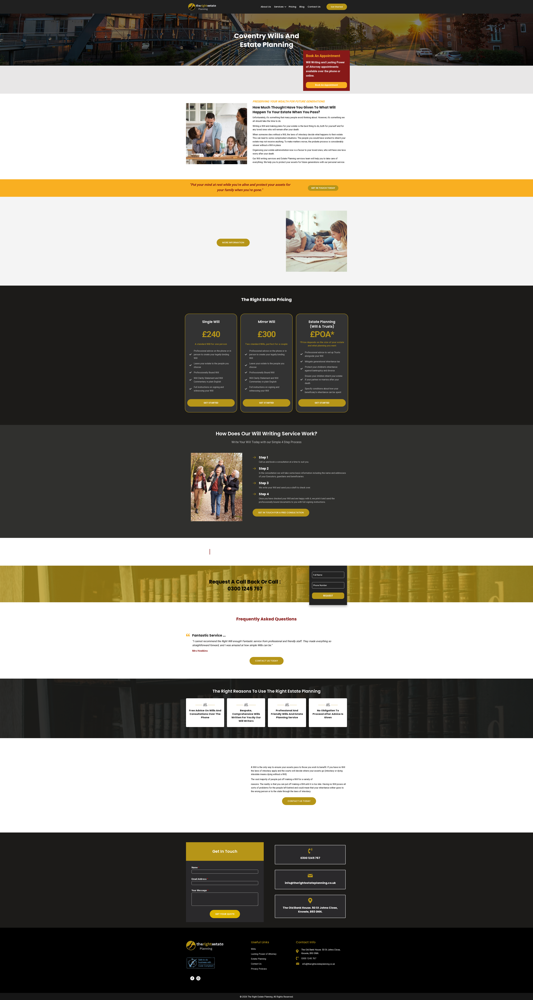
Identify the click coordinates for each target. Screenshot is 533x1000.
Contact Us (256, 964)
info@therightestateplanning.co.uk (310, 883)
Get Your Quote (224, 914)
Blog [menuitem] (301, 6)
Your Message (200, 890)
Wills (253, 949)
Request (328, 595)
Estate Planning (258, 959)
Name (195, 867)
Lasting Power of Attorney (263, 954)
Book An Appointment (326, 85)
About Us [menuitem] (266, 6)
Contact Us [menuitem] (314, 6)
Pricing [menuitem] (292, 6)
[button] (285, 7)
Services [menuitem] (279, 6)
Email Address (200, 879)
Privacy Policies (259, 969)
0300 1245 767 (310, 858)
